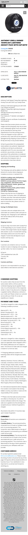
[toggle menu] (2, 5)
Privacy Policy (20, 471)
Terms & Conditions (9, 471)
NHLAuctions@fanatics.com (9, 456)
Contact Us (17, 474)
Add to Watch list (15, 53)
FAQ (9, 474)
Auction (16, 79)
